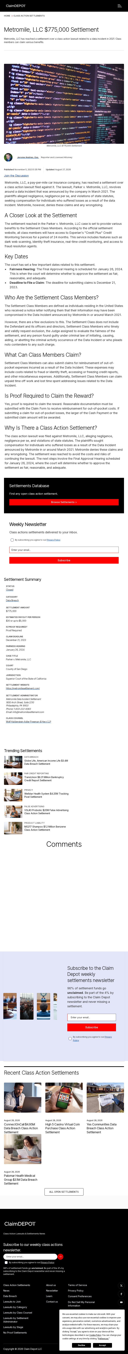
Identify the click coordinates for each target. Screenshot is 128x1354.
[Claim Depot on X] (121, 1285)
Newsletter (52, 1290)
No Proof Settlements (15, 1332)
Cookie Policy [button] (95, 1335)
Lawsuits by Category (15, 1307)
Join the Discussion (16, 175)
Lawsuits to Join (12, 1301)
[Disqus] (64, 895)
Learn (49, 1296)
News (6, 1290)
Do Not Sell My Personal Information (81, 1304)
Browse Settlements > (64, 502)
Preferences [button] (103, 1339)
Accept (102, 1345)
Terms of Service (77, 1285)
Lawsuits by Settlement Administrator (15, 1320)
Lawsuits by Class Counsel (17, 1312)
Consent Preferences (80, 1296)
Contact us (52, 1301)
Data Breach (10, 1296)
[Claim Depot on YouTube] (121, 1302)
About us (51, 1285)
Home (7, 15)
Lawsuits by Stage (13, 1327)
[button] (120, 6)
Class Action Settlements (29, 15)
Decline (81, 1345)
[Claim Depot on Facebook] (121, 1294)
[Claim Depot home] (15, 6)
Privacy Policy (53, 540)
